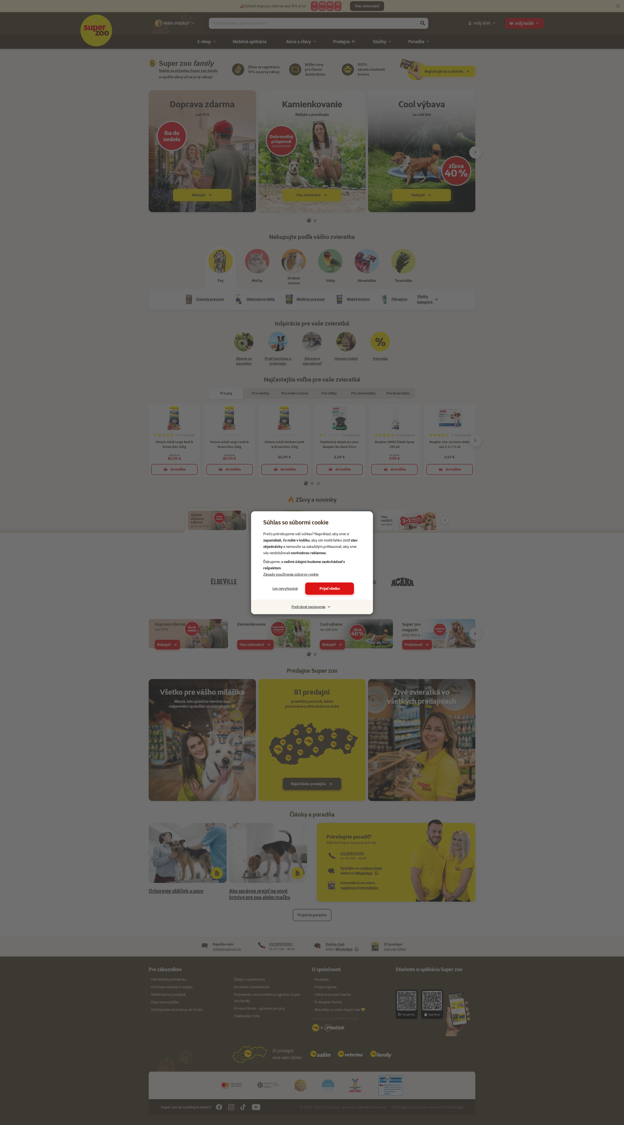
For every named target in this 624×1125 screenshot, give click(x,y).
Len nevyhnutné (285, 588)
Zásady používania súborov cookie (291, 574)
